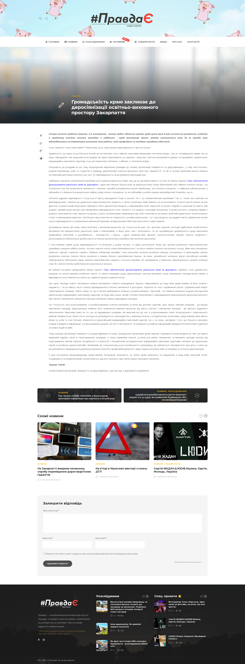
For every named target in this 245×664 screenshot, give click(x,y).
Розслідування (95, 42)
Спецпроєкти (146, 42)
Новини (72, 42)
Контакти (193, 42)
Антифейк (119, 42)
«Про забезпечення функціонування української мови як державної (139, 269)
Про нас (177, 42)
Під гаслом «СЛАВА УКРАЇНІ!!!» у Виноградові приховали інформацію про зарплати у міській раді (86, 397)
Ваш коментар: (51, 511)
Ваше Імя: (48, 538)
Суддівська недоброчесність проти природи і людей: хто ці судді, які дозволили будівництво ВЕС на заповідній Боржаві (158, 397)
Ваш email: (101, 538)
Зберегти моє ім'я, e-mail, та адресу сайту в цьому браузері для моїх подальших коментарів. (92, 554)
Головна (53, 42)
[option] (64, 451)
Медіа (163, 42)
